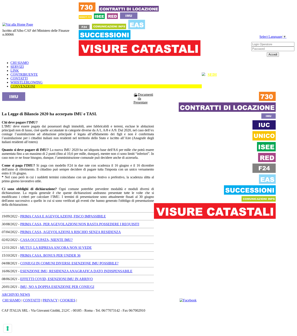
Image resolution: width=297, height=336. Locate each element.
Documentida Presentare (143, 98)
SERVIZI (17, 67)
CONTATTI (19, 78)
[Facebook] (188, 300)
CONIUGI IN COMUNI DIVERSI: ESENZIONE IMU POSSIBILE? (69, 263)
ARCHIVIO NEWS (16, 294)
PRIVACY (50, 300)
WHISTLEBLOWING (26, 82)
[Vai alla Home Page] (17, 24)
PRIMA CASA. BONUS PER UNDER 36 (50, 255)
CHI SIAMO (19, 63)
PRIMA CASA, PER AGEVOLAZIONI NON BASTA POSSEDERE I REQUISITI (79, 224)
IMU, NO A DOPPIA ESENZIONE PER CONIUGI (57, 287)
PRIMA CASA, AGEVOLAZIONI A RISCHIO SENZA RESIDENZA (70, 232)
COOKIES (67, 300)
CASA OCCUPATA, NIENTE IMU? (46, 240)
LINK (14, 70)
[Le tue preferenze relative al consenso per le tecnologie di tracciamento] (7, 328)
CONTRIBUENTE (24, 74)
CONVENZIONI (22, 86)
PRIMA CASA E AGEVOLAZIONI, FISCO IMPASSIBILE (63, 216)
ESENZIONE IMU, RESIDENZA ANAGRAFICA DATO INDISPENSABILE (76, 271)
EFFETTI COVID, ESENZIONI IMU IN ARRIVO (56, 279)
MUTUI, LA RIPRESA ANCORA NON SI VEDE (56, 247)
